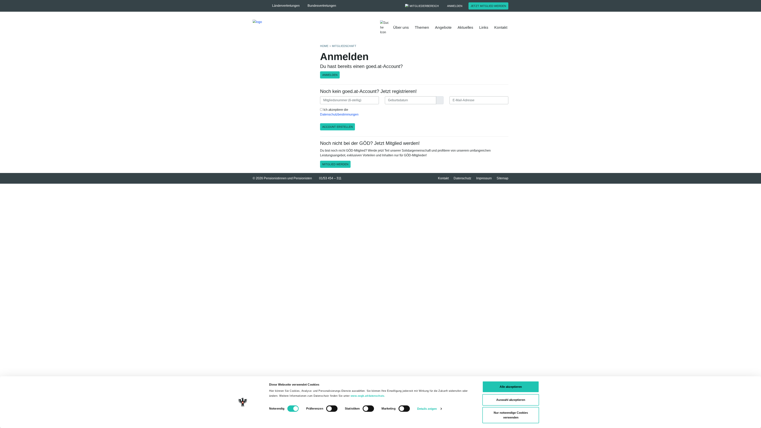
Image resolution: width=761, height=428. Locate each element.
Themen (422, 27)
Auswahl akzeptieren (510, 399)
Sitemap (502, 178)
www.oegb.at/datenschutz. (368, 395)
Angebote (443, 27)
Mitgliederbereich (424, 6)
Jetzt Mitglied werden (488, 6)
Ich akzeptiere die (339, 112)
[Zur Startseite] (307, 27)
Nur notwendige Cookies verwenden (511, 415)
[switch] (331, 408)
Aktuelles (465, 27)
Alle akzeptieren (511, 386)
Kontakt (500, 27)
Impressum (484, 178)
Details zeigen (427, 408)
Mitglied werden (335, 164)
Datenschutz (462, 178)
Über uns (401, 27)
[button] (288, 5)
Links (483, 27)
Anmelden (454, 6)
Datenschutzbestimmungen (339, 114)
